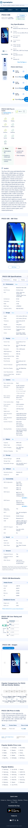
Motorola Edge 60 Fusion (5, 784)
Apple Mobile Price (5, 755)
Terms (12, 802)
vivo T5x (22, 777)
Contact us (3, 800)
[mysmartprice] (6, 2)
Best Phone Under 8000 (6, 758)
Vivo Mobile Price (23, 747)
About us (9, 800)
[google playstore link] (14, 812)
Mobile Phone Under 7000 (15, 755)
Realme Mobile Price (14, 750)
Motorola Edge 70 (5, 782)
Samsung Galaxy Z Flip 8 (14, 774)
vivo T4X (14, 777)
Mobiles (2, 9)
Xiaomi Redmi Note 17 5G (23, 769)
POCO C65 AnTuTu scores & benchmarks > (13, 608)
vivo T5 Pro (14, 784)
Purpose (15, 800)
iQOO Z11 (22, 772)
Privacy (25, 800)
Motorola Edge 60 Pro (22, 782)
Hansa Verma (7, 112)
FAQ (16, 802)
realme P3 (22, 774)
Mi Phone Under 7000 (23, 758)
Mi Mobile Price (14, 747)
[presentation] (5, 663)
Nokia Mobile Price (21, 752)
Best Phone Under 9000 (23, 755)
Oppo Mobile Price (5, 750)
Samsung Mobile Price (5, 747)
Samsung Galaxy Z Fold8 (5, 769)
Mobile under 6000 (6, 752)
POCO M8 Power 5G (14, 779)
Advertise (20, 800)
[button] (1, 5)
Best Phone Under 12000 (14, 752)
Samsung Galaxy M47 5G (23, 779)
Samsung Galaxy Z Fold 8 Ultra (6, 772)
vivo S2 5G (14, 769)
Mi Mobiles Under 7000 (15, 758)
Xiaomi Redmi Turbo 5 (14, 782)
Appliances (23, 9)
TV (16, 9)
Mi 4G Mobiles (22, 750)
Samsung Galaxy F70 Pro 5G (6, 774)
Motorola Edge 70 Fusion (14, 772)
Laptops (10, 9)
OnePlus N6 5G (6, 779)
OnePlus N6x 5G (5, 777)
